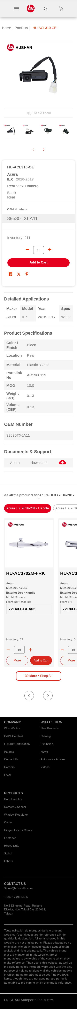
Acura (12, 174)
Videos (45, 767)
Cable (8, 822)
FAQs (7, 774)
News (44, 751)
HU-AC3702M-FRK (25, 573)
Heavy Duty (11, 845)
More (17, 660)
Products (21, 28)
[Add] (30, 649)
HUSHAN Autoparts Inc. (23, 1000)
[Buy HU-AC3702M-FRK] (29, 543)
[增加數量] (49, 249)
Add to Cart (38, 262)
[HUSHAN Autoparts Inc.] (30, 8)
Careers (9, 767)
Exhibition (47, 743)
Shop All (38, 676)
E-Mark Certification (17, 743)
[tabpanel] (38, 385)
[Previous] (29, 695)
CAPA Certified (13, 736)
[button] (60, 8)
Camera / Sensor (15, 806)
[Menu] (16, 8)
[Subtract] (8, 649)
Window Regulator (16, 814)
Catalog (46, 736)
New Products (50, 728)
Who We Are (12, 728)
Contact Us (11, 759)
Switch (8, 853)
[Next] (43, 149)
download (39, 463)
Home (6, 28)
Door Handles (13, 799)
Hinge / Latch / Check (18, 830)
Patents (9, 751)
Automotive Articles (53, 759)
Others (8, 861)
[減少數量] (27, 249)
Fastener (10, 838)
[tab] (27, 508)
